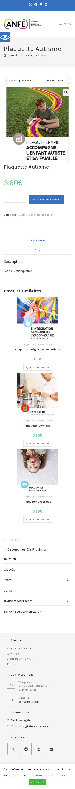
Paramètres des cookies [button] (50, 775)
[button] (65, 92)
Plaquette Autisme (36, 55)
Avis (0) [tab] (37, 249)
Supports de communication (36, 214)
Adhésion (10, 559)
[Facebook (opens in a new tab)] (36, 5)
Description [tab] (37, 240)
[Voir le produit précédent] (7, 81)
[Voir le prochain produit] (68, 81)
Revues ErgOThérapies (18, 601)
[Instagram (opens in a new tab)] (41, 5)
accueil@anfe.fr (28, 702)
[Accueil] (5, 55)
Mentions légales (21, 720)
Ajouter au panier (46, 199)
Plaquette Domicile (37, 425)
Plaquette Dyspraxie (37, 502)
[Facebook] (26, 749)
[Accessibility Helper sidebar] (5, 37)
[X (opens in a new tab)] (30, 5)
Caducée (9, 569)
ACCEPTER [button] (37, 782)
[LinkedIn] (51, 749)
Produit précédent (21, 80)
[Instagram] (38, 749)
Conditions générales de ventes (30, 726)
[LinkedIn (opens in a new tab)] (45, 5)
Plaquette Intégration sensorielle (37, 349)
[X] (13, 749)
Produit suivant (55, 80)
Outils (8, 590)
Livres (7, 580)
